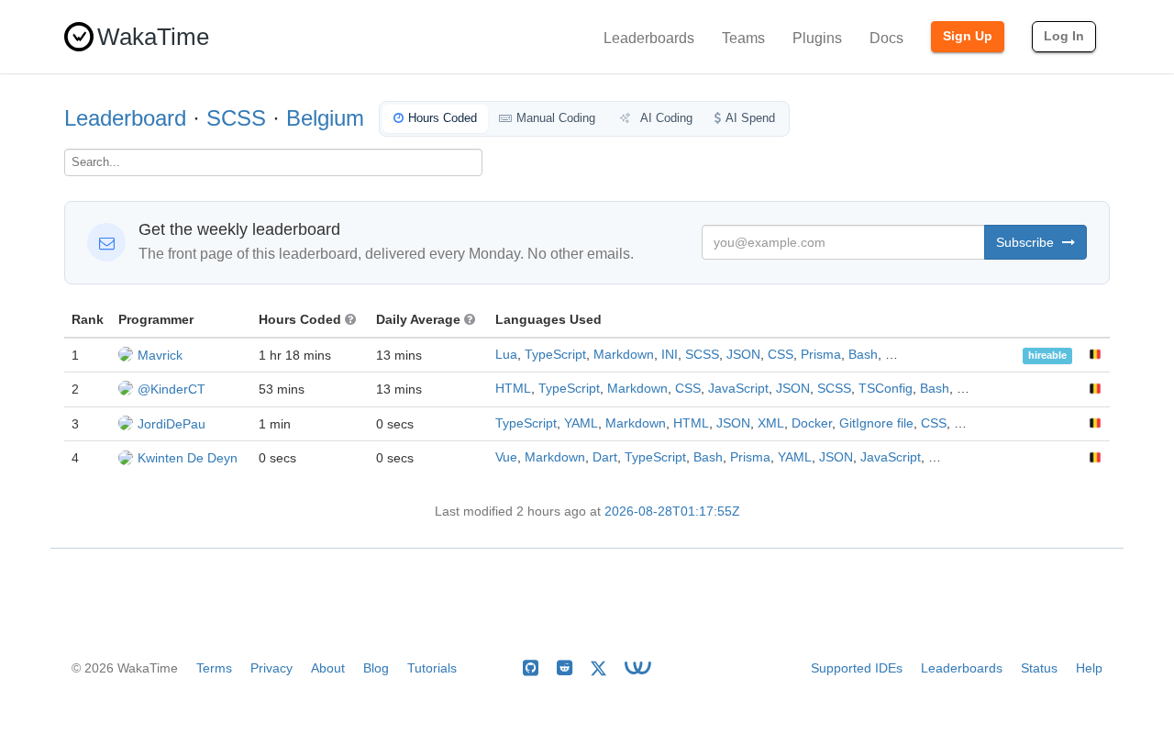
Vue (506, 457)
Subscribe (1027, 242)
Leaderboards (649, 38)
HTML (513, 388)
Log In (1064, 35)
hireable (1047, 355)
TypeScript (555, 354)
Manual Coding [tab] (555, 118)
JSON (743, 354)
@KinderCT (171, 389)
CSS (780, 354)
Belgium (325, 118)
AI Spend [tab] (750, 118)
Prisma (821, 354)
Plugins (817, 38)
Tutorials (432, 668)
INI (669, 354)
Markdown (623, 354)
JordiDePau (171, 424)
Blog (376, 668)
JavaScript (738, 388)
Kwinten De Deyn (188, 457)
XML (771, 423)
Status (1039, 668)
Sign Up (967, 35)
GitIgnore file (876, 423)
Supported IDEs (857, 668)
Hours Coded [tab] (442, 118)
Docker (812, 423)
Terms (214, 668)
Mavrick (160, 355)
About (328, 668)
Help (1089, 668)
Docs (886, 38)
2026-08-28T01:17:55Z (672, 511)
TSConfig (885, 388)
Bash (863, 354)
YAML (581, 423)
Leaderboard (125, 118)
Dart (605, 457)
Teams (743, 38)
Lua (506, 354)
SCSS (236, 118)
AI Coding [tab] (664, 118)
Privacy (271, 668)
